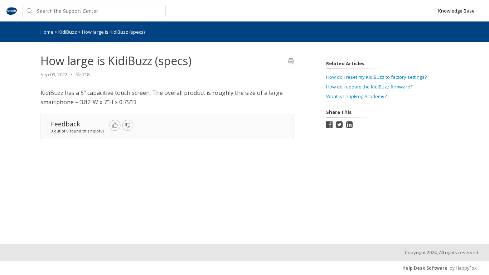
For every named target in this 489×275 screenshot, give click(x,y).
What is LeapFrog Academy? (356, 96)
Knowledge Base (456, 11)
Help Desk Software (424, 268)
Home (46, 32)
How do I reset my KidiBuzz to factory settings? (376, 77)
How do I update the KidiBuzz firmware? (369, 86)
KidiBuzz (68, 32)
